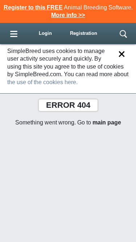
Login (45, 33)
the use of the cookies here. (42, 82)
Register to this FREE (33, 7)
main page (106, 122)
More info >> (68, 15)
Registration (83, 33)
